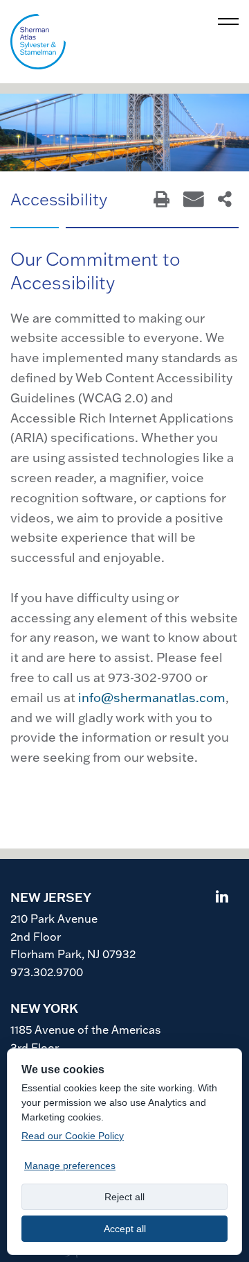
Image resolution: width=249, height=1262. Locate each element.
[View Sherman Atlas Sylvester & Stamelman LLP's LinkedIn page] (222, 898)
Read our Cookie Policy (72, 1135)
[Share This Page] (225, 200)
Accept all (125, 1228)
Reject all (124, 1196)
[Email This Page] (193, 200)
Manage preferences (70, 1165)
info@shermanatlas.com (151, 698)
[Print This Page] (161, 200)
